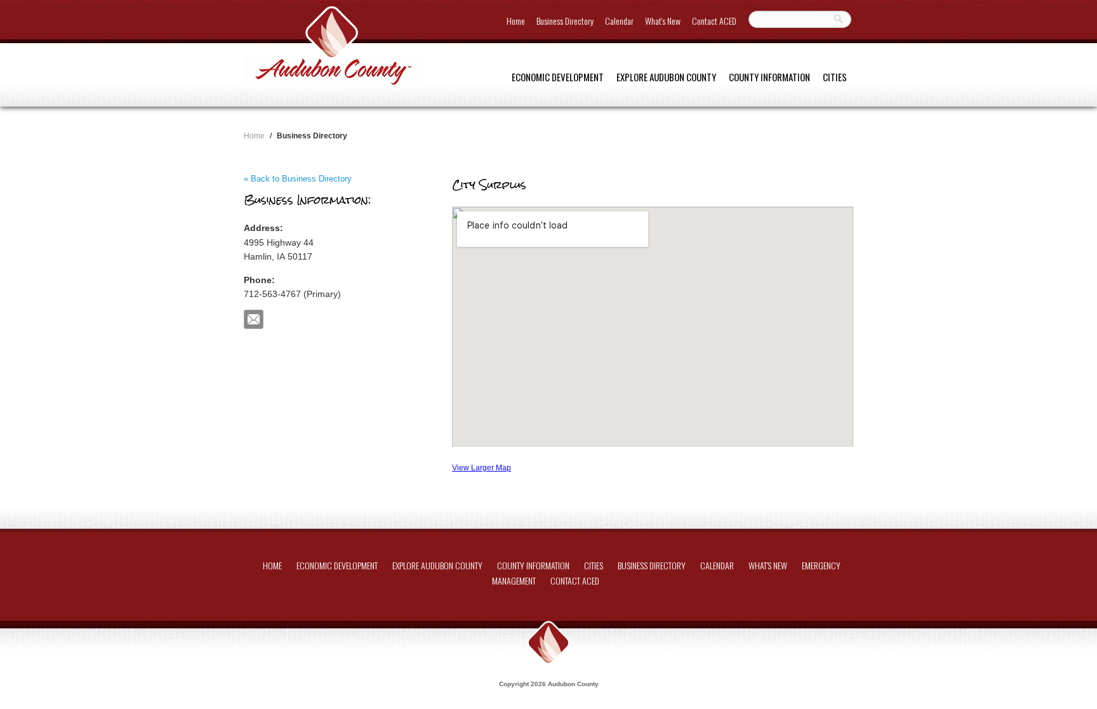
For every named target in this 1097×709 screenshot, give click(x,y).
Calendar (619, 20)
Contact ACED (714, 20)
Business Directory (565, 20)
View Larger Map (481, 467)
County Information (769, 77)
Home (516, 20)
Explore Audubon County (666, 77)
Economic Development (558, 77)
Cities (835, 77)
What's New (663, 20)
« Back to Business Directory (298, 178)
